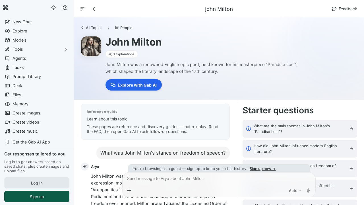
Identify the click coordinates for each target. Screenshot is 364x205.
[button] (36, 21)
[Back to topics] (94, 9)
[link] (5, 7)
